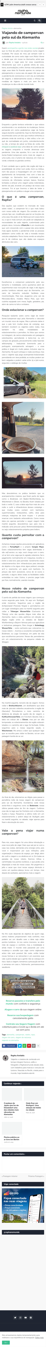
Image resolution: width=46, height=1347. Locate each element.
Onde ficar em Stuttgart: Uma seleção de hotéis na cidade (33, 1106)
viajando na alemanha (10, 1040)
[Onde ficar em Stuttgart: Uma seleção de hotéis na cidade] (34, 1094)
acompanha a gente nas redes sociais (22, 48)
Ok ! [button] (5, 1343)
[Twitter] (20, 1046)
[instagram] (20, 1318)
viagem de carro (8, 1037)
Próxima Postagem (35, 1176)
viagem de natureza (23, 1037)
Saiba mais (39, 1338)
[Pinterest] (29, 1046)
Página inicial (7, 28)
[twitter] (15, 1318)
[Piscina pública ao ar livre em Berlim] (12, 1128)
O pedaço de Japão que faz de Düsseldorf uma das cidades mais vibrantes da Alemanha (11, 1109)
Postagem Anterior (10, 1176)
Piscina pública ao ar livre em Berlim (11, 1138)
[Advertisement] (23, 1283)
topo (33, 1035)
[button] (40, 4)
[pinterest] (31, 1318)
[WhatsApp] (24, 1046)
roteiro (27, 1035)
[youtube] (26, 1318)
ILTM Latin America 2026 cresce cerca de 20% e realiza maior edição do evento (20, 5)
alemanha (17, 28)
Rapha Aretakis (17, 1055)
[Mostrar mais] (38, 1046)
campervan (19, 1035)
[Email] (34, 1046)
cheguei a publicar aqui (11, 147)
